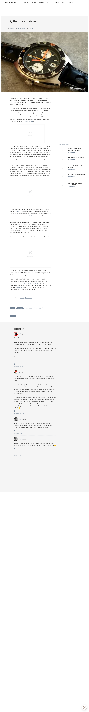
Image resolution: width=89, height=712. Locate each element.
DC (20, 334)
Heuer (13, 308)
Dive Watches (38, 308)
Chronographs (29, 308)
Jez (20, 372)
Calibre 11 (18, 211)
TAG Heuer (18, 287)
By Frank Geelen (21, 28)
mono (21, 419)
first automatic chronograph (29, 283)
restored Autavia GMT (25, 216)
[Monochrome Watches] (10, 2)
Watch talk (14, 310)
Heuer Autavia (28, 121)
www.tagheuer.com (26, 298)
